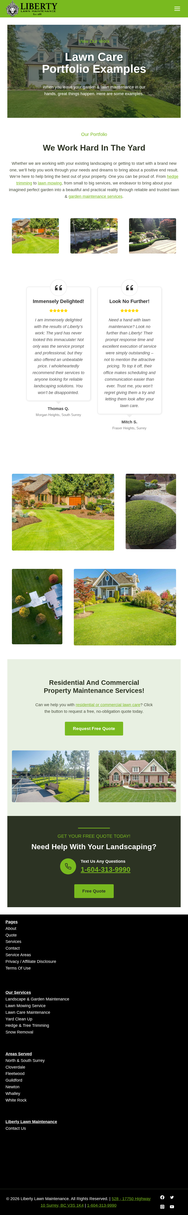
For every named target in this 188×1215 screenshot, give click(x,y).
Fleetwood (15, 1073)
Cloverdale (15, 1067)
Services (13, 941)
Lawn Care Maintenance (28, 1012)
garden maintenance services (95, 196)
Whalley (13, 1093)
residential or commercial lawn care (108, 705)
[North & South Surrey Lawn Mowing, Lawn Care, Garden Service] (32, 8)
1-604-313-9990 (105, 869)
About (11, 928)
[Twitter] (172, 1197)
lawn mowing (50, 183)
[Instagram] (162, 1207)
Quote (11, 935)
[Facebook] (162, 1197)
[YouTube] (172, 1207)
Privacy (12, 961)
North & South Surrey (25, 1060)
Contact (13, 948)
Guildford (14, 1080)
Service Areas (18, 955)
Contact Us (16, 1128)
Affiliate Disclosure (39, 961)
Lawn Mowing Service (26, 1005)
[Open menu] (177, 8)
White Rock (16, 1100)
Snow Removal (19, 1032)
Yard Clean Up (19, 1019)
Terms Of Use (18, 968)
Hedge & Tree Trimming (27, 1025)
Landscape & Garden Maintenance (37, 999)
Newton (12, 1087)
